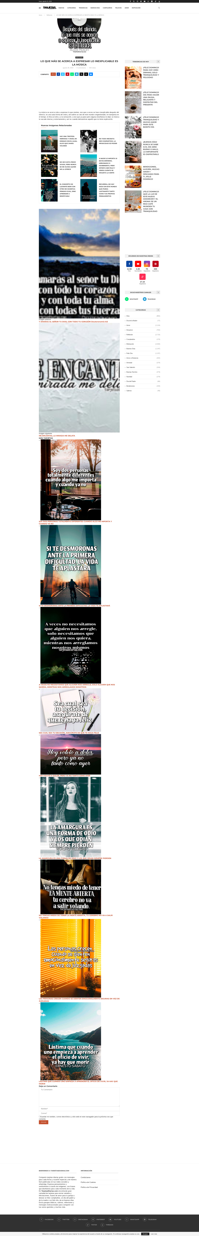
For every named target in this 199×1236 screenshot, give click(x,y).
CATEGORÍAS (71, 8)
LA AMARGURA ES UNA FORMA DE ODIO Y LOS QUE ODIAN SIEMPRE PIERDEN (75, 858)
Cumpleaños (107, 8)
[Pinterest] (141, 1)
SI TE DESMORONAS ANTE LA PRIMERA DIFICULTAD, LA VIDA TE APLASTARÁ (74, 606)
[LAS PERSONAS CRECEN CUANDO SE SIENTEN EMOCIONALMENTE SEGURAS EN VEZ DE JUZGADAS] (70, 920)
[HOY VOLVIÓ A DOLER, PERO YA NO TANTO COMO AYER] (70, 735)
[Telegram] (152, 1)
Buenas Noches (143, 372)
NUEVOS (61, 8)
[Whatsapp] (148, 1)
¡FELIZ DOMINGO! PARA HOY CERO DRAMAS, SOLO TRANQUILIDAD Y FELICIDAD (151, 72)
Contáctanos (85, 1177)
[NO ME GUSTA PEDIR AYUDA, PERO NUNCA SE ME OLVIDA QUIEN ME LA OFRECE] (49, 165)
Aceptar (145, 1234)
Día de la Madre (143, 320)
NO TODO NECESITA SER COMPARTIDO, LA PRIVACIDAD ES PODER (108, 141)
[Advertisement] (79, 95)
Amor (127, 8)
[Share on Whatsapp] (72, 74)
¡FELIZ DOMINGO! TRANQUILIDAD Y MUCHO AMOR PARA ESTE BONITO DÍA (151, 122)
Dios (143, 316)
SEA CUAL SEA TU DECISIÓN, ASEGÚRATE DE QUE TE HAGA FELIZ (69, 733)
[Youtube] (144, 1)
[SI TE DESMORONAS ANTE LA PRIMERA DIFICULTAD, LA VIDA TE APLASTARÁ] (70, 526)
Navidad (143, 377)
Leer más (154, 1234)
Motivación (136, 8)
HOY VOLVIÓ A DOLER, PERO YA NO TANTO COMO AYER (64, 776)
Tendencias (83, 8)
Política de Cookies (88, 1182)
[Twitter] (134, 1)
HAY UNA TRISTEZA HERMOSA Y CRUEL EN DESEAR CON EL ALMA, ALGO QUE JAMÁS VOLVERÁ (68, 141)
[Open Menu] (40, 8)
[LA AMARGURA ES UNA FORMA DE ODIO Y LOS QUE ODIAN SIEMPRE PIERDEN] (70, 778)
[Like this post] (54, 74)
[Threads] (159, 1)
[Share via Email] (91, 74)
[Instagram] (137, 1)
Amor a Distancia (143, 358)
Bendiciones (143, 386)
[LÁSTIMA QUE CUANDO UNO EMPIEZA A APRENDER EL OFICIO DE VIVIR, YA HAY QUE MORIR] (70, 1003)
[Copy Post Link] (81, 74)
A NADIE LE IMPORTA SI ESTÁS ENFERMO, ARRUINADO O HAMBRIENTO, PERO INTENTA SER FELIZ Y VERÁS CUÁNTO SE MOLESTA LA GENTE (108, 166)
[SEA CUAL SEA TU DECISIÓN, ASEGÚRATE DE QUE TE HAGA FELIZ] (70, 689)
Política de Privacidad (89, 1187)
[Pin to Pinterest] (67, 74)
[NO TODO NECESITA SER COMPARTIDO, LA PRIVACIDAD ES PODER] (88, 141)
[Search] (159, 8)
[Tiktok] (155, 1)
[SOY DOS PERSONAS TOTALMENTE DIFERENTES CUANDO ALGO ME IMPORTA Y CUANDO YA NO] (70, 440)
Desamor (143, 330)
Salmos (143, 391)
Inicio (40, 15)
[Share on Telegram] (77, 74)
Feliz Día (118, 8)
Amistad (143, 363)
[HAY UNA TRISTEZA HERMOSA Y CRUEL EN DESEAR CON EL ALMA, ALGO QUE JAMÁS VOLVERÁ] (49, 141)
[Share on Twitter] (63, 74)
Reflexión (49, 15)
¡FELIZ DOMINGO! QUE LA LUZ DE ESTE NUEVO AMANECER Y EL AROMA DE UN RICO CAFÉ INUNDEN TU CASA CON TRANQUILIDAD (151, 201)
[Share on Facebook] (58, 74)
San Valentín (143, 367)
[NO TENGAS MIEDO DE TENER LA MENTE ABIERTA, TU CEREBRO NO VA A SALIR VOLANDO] (70, 860)
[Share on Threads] (86, 74)
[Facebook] (130, 1)
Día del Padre (143, 381)
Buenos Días (95, 8)
